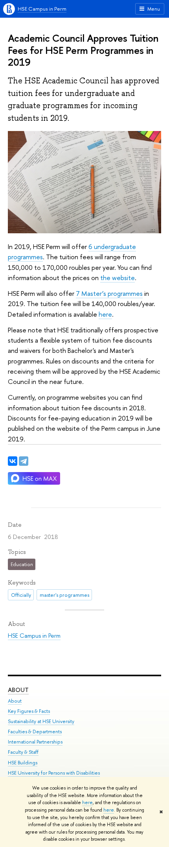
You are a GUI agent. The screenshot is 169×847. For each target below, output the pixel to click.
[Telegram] (23, 461)
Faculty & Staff (23, 752)
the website (117, 277)
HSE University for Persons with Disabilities (54, 772)
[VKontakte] (12, 461)
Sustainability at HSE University (41, 721)
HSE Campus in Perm (42, 8)
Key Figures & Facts (29, 711)
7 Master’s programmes (109, 293)
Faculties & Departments (35, 731)
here (87, 802)
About (18, 690)
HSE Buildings (22, 762)
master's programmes (64, 594)
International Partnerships (35, 741)
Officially (21, 594)
